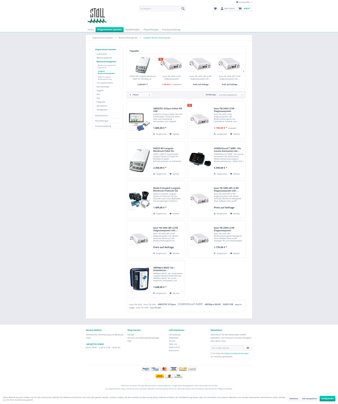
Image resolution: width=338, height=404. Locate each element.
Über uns (173, 344)
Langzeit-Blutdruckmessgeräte (106, 72)
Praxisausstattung (103, 126)
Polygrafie (101, 102)
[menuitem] (162, 8)
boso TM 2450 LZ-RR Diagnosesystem (172, 77)
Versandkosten (165, 385)
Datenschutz (174, 347)
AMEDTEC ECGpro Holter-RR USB (167, 109)
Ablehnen (293, 398)
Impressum (174, 350)
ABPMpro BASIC (213, 304)
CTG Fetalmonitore (105, 83)
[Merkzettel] (215, 8)
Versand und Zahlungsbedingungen (143, 338)
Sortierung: (211, 94)
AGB (129, 341)
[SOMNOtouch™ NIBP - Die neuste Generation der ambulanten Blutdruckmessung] (200, 160)
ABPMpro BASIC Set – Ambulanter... (164, 269)
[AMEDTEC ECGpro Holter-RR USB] (139, 120)
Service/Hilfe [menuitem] (244, 2)
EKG (98, 98)
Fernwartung (174, 334)
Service (172, 341)
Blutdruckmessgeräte (106, 61)
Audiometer (102, 54)
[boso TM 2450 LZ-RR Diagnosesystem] (172, 64)
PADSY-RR (228, 304)
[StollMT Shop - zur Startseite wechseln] (97, 16)
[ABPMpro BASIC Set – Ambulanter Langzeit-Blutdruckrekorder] (139, 279)
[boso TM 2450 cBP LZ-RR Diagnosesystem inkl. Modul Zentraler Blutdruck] (200, 64)
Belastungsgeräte (104, 57)
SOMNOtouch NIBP (190, 304)
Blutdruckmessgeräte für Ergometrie (107, 66)
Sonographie (102, 109)
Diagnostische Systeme (105, 49)
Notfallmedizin (101, 115)
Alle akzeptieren (309, 398)
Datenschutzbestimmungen (236, 353)
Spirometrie (102, 106)
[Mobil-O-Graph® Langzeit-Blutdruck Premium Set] (139, 199)
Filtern (135, 94)
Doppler (100, 90)
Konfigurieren (327, 398)
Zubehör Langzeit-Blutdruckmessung (105, 78)
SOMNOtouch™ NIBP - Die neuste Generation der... (227, 149)
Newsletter (174, 338)
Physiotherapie (101, 121)
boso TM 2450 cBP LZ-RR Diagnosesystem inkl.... (200, 77)
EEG (98, 94)
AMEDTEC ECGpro (167, 304)
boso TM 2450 (136, 304)
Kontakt (130, 334)
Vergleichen (161, 134)
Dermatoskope (103, 86)
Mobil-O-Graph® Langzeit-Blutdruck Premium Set (167, 189)
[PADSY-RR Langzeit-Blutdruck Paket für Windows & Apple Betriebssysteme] (143, 64)
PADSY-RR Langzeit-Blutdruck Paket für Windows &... (143, 77)
